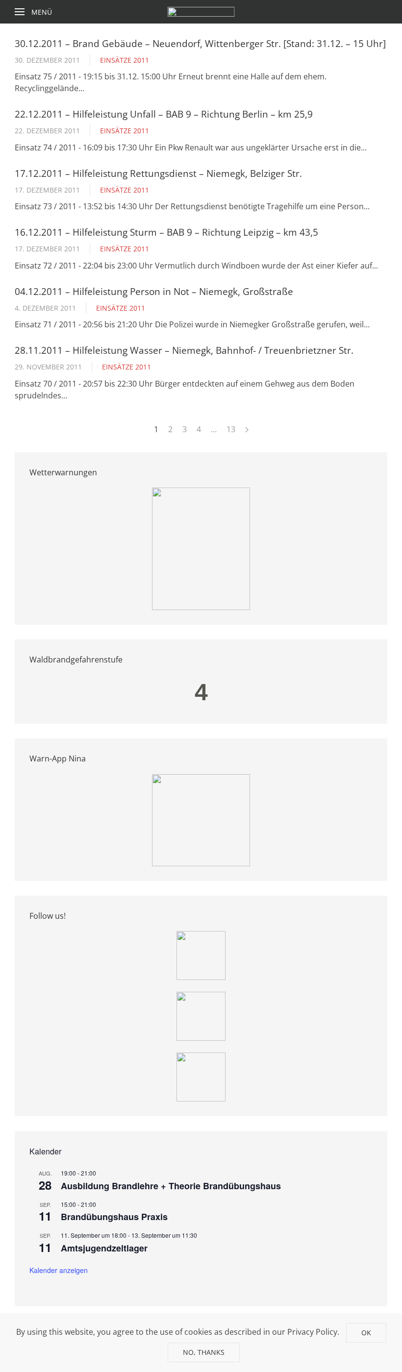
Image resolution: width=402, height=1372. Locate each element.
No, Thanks (204, 1352)
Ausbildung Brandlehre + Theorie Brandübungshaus (171, 1185)
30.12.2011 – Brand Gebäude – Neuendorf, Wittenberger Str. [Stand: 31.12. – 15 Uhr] (200, 43)
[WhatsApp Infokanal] (201, 954)
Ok (366, 1332)
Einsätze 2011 (124, 60)
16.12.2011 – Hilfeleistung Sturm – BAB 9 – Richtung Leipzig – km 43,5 (166, 232)
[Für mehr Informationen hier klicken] (201, 547)
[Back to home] (201, 12)
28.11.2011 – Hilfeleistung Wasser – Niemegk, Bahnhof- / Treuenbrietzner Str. (184, 350)
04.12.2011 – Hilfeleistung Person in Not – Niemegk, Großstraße (154, 291)
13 (230, 429)
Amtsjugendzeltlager (104, 1248)
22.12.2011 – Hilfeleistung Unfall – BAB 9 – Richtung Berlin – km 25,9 (164, 114)
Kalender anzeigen (58, 1270)
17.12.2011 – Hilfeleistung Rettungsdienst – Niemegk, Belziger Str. (158, 173)
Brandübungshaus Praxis (114, 1216)
